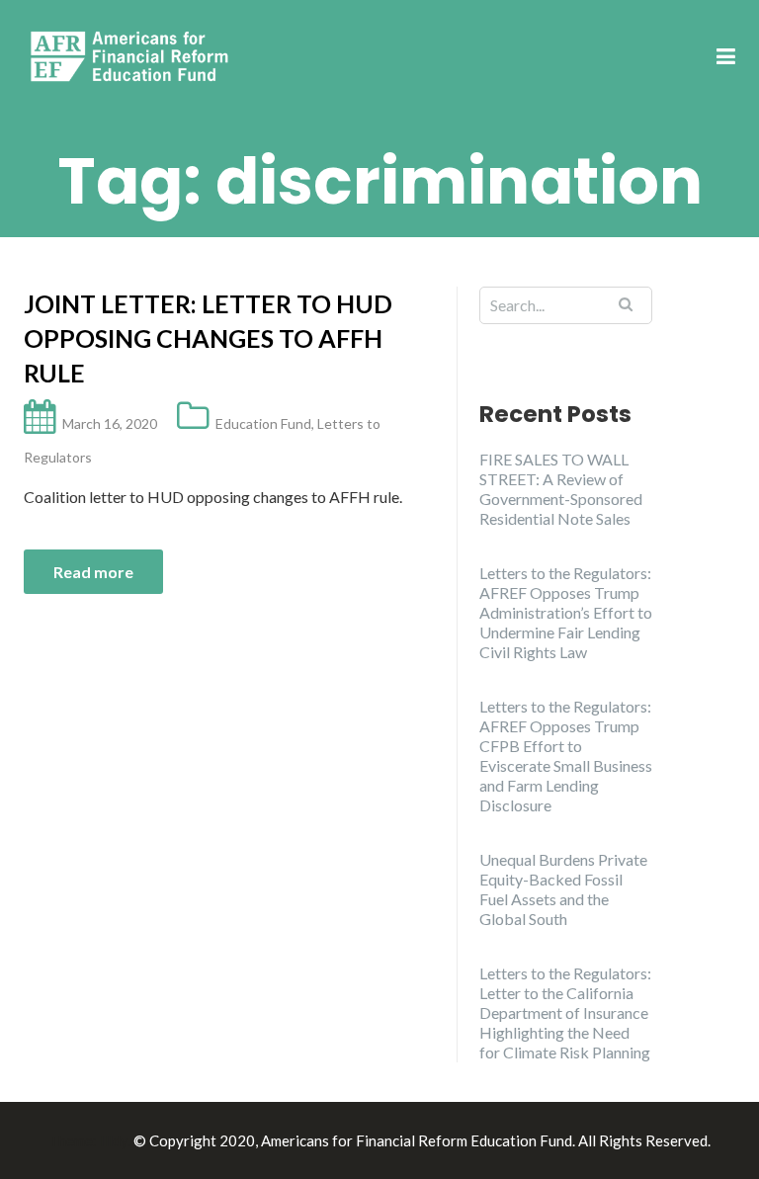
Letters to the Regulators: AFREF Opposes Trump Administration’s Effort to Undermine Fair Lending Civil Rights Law (565, 612)
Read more (93, 571)
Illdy (113, 1140)
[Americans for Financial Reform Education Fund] (132, 55)
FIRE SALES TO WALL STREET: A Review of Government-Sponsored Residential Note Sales (560, 489)
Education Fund (263, 423)
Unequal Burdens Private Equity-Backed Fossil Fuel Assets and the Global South (563, 889)
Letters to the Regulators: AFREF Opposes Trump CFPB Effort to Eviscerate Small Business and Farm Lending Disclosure (565, 755)
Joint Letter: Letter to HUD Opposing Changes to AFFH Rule (208, 338)
